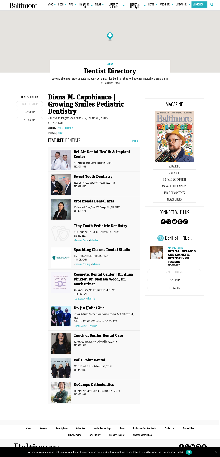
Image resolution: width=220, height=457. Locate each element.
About (29, 428)
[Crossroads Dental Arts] (61, 209)
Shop (50, 4)
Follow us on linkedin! (180, 221)
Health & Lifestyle (134, 6)
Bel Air (59, 133)
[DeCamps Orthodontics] (61, 392)
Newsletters (174, 199)
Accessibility (95, 435)
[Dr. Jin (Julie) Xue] (61, 317)
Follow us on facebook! (163, 221)
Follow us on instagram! (185, 221)
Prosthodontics (81, 326)
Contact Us (169, 428)
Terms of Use (188, 428)
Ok (188, 452)
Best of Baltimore (114, 6)
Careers (43, 428)
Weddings (165, 4)
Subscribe (198, 4)
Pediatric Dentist (81, 240)
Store (122, 428)
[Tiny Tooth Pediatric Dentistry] (61, 233)
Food (61, 4)
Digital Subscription (174, 179)
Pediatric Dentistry (65, 128)
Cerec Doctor (80, 298)
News (98, 4)
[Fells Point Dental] (61, 368)
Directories (181, 4)
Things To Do (84, 6)
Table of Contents (174, 193)
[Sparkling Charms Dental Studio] (61, 257)
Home (151, 4)
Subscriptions (61, 428)
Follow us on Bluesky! (174, 221)
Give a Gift (174, 173)
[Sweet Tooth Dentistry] (61, 184)
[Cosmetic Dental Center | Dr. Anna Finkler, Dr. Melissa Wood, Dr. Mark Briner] (61, 287)
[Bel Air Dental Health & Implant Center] (61, 160)
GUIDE (110, 64)
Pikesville (91, 298)
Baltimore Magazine (23, 5)
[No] (216, 452)
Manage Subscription (174, 186)
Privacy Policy (74, 435)
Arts (71, 4)
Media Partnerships (102, 428)
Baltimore (96, 264)
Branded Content (116, 435)
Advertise (80, 428)
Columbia (94, 240)
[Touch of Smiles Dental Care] (61, 343)
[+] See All (135, 141)
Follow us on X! (168, 221)
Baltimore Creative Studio (144, 428)
